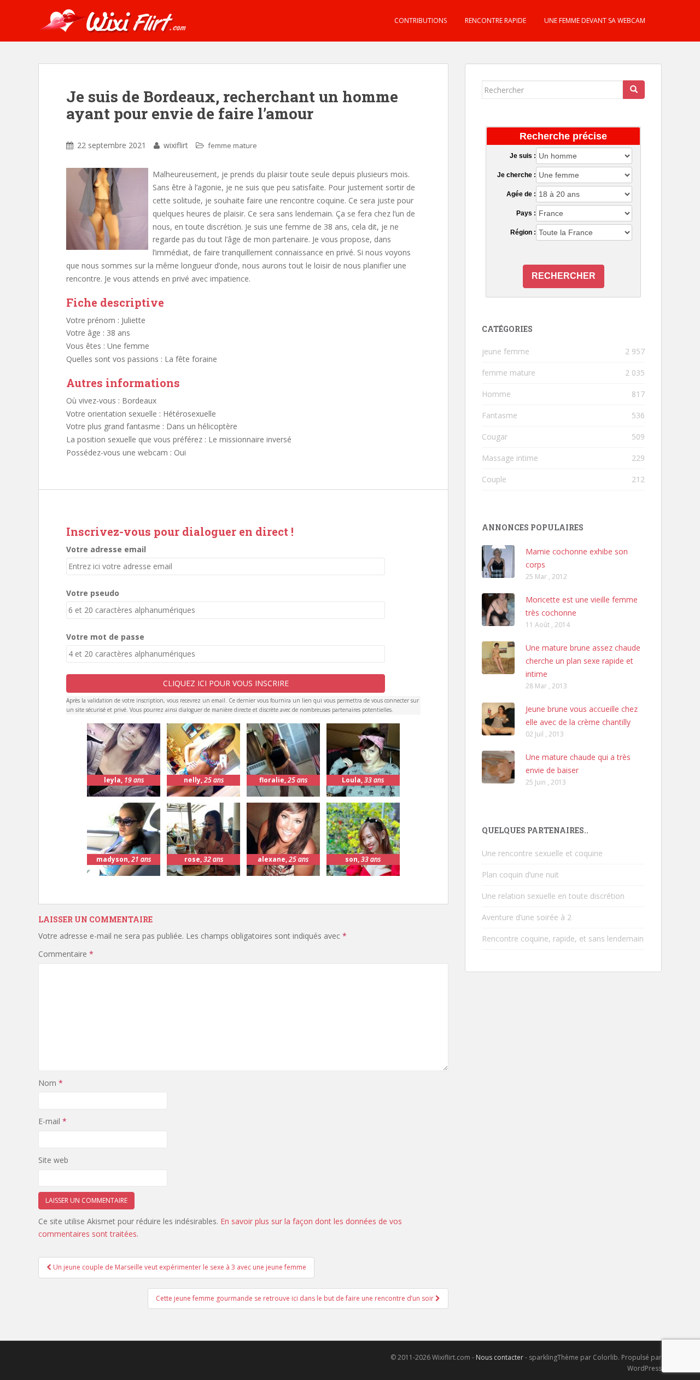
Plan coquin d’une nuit (520, 874)
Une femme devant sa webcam (593, 20)
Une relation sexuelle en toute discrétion (553, 896)
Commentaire (66, 954)
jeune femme (505, 351)
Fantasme (499, 415)
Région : (522, 232)
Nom (50, 1083)
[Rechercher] (634, 89)
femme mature (232, 145)
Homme (496, 394)
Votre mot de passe (105, 636)
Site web (53, 1160)
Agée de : (520, 194)
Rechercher (564, 275)
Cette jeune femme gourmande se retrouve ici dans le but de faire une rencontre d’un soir (295, 1298)
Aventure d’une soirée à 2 (526, 917)
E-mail (52, 1121)
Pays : (525, 213)
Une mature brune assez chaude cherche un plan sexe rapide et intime (583, 660)
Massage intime (510, 458)
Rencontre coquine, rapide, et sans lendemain (563, 938)
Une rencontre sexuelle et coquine (542, 853)
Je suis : (522, 156)
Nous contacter (499, 1357)
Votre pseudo (92, 593)
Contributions (420, 20)
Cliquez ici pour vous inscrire (226, 683)
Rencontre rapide (494, 20)
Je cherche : (516, 175)
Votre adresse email (106, 549)
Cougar (495, 436)
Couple (494, 479)
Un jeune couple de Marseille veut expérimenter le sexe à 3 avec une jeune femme (178, 1267)
